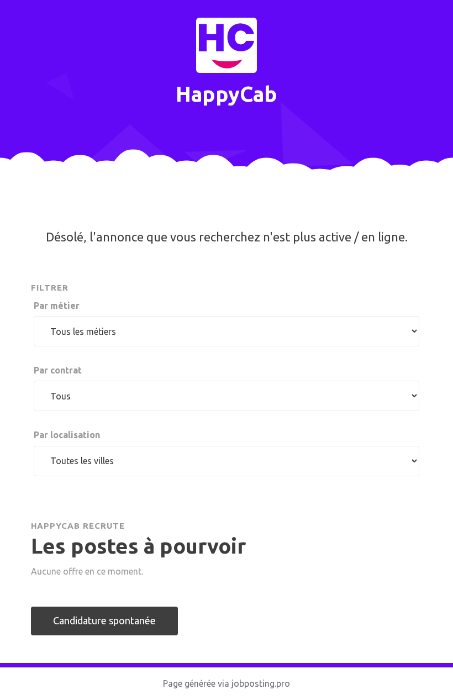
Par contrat (58, 370)
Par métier (57, 305)
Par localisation (67, 435)
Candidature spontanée (104, 620)
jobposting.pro (260, 683)
